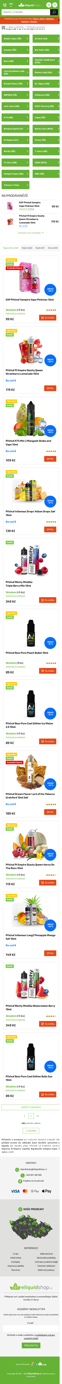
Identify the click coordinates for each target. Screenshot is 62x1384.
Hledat (54, 12)
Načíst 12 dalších (31, 1107)
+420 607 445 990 (33, 1175)
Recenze (16, 1270)
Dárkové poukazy (46, 1270)
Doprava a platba (16, 1266)
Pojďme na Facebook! (33, 1181)
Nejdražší (40, 248)
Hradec (34, 21)
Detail (50, 388)
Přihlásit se (31, 1345)
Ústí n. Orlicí (39, 18)
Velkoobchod (46, 1253)
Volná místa (15, 1257)
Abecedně (53, 248)
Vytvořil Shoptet (22, 1364)
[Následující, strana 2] (31, 1116)
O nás (15, 1253)
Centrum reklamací (46, 1266)
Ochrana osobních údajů (46, 1262)
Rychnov (25, 21)
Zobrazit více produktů (29, 232)
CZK (11, 4)
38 (38, 1116)
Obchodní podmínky (46, 1257)
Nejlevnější (27, 248)
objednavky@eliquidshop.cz (33, 1169)
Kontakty (15, 1262)
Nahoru (32, 1130)
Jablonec (50, 18)
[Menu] (55, 5)
